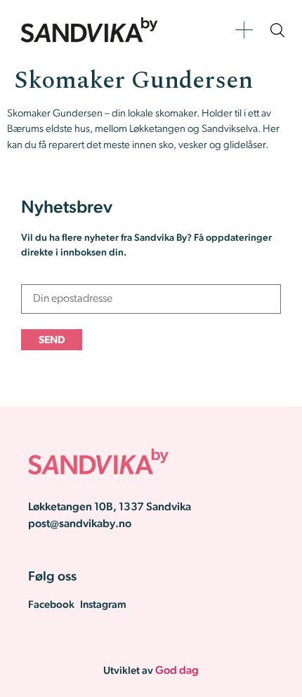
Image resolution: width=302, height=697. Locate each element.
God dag (177, 671)
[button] (244, 30)
